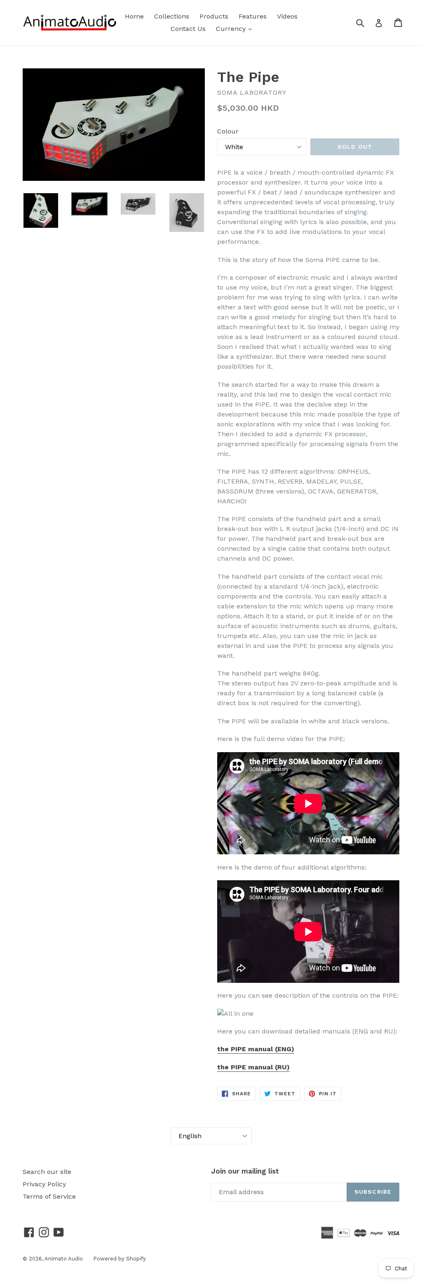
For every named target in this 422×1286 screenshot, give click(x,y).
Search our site (47, 1172)
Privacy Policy (44, 1184)
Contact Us (188, 29)
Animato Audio (64, 1259)
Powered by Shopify (119, 1259)
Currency (232, 29)
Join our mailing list (245, 1171)
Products (213, 16)
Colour (228, 131)
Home (134, 16)
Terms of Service (49, 1196)
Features (253, 16)
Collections (171, 16)
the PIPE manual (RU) (253, 1067)
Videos (287, 16)
